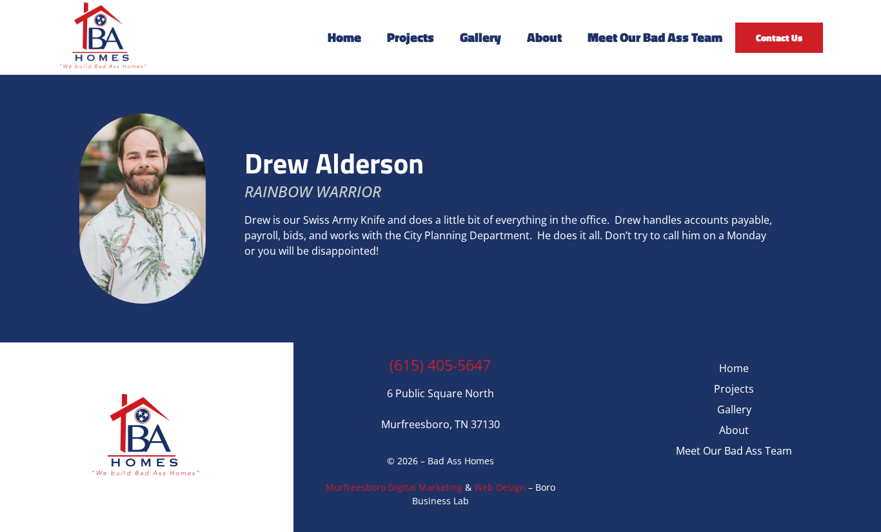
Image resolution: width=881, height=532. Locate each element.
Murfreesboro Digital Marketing (394, 487)
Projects (410, 37)
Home (344, 37)
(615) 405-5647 (440, 365)
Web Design (500, 487)
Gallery (480, 37)
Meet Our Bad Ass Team (655, 37)
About (544, 37)
